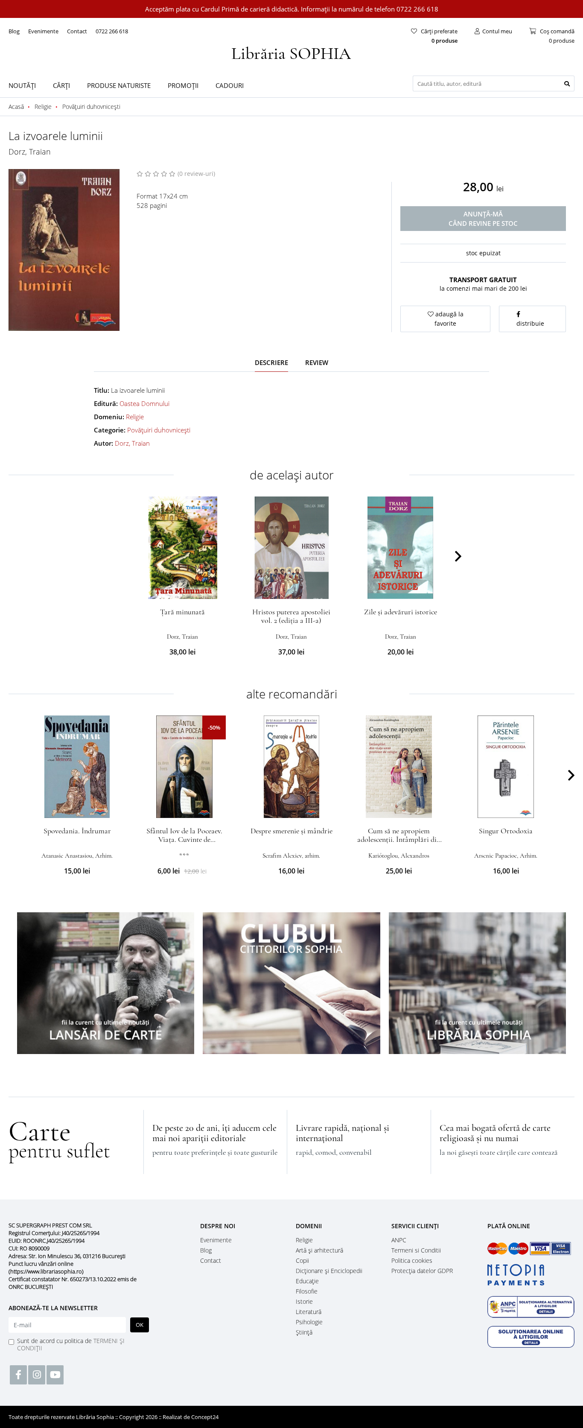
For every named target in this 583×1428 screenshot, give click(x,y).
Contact (77, 31)
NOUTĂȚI (22, 85)
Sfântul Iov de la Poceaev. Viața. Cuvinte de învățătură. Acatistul (184, 839)
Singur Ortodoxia (506, 830)
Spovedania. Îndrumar (77, 830)
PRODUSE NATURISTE (119, 85)
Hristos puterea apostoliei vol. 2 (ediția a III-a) (291, 616)
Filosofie (307, 1291)
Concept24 (205, 1417)
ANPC (398, 1240)
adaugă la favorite (448, 318)
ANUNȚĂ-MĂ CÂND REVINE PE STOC (483, 219)
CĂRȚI (61, 85)
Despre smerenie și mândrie (291, 830)
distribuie (530, 323)
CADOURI (230, 85)
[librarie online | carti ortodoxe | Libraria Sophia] (291, 52)
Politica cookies (411, 1260)
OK (139, 1325)
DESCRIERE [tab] (271, 362)
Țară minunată (182, 611)
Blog (14, 31)
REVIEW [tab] (316, 362)
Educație (307, 1281)
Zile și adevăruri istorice (400, 611)
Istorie (304, 1301)
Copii (302, 1260)
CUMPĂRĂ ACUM (182, 588)
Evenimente (43, 31)
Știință (304, 1332)
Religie (135, 416)
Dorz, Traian (30, 151)
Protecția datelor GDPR (422, 1271)
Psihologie (309, 1322)
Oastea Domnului (144, 403)
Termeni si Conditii (416, 1250)
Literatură (308, 1312)
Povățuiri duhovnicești (158, 430)
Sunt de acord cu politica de (71, 1344)
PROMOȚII (183, 85)
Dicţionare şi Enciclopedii (329, 1271)
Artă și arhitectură (319, 1250)
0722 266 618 (112, 31)
